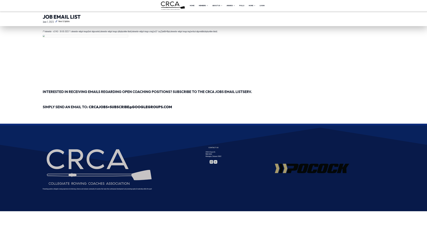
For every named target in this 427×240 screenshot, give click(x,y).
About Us (216, 5)
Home (192, 5)
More (251, 5)
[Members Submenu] (208, 6)
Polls (241, 5)
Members (202, 5)
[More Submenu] (255, 6)
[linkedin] (215, 162)
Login (262, 5)
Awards (230, 5)
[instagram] (211, 162)
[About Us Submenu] (222, 6)
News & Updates (64, 21)
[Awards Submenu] (235, 6)
